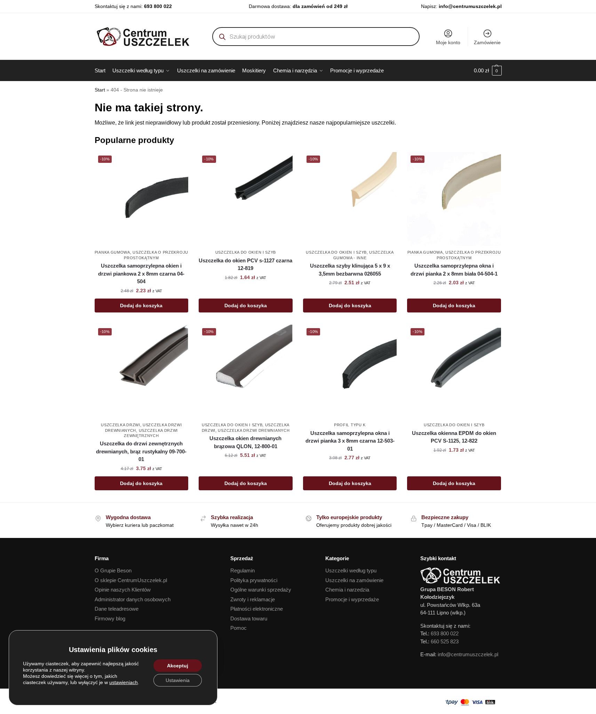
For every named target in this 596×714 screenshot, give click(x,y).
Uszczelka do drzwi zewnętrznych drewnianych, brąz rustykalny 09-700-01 (141, 451)
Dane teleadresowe (116, 609)
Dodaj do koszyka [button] (141, 305)
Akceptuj (177, 665)
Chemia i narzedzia (347, 590)
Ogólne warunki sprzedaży (260, 590)
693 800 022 (158, 6)
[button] (488, 70)
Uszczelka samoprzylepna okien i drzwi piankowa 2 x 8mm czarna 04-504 (141, 273)
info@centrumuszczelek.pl (470, 6)
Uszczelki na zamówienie (354, 580)
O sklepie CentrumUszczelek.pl (131, 580)
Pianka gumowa (112, 252)
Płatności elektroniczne (256, 609)
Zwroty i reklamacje (252, 599)
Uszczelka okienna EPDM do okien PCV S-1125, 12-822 (454, 437)
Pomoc (238, 628)
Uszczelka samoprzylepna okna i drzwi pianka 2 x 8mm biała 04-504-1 (454, 270)
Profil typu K (350, 425)
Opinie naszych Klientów (123, 590)
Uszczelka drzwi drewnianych (253, 430)
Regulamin (242, 570)
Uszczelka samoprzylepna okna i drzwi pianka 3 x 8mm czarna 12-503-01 (350, 441)
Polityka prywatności (253, 580)
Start (100, 90)
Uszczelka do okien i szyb (245, 252)
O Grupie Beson (113, 570)
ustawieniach (123, 682)
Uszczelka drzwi (120, 425)
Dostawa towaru (248, 618)
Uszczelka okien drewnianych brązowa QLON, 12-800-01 (245, 442)
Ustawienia (178, 680)
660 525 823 (445, 641)
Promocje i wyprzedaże (352, 599)
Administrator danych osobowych (132, 599)
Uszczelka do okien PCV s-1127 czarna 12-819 (245, 264)
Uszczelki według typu (350, 570)
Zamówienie (487, 42)
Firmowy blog (110, 618)
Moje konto (448, 42)
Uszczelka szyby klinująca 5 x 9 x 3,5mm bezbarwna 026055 (350, 270)
